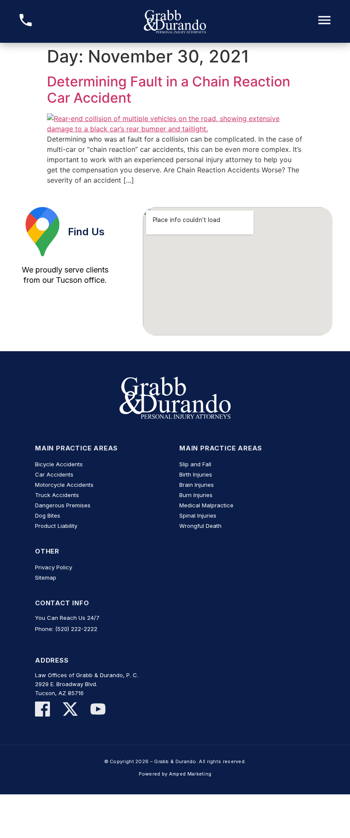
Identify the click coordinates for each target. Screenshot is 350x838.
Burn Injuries (196, 495)
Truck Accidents (57, 495)
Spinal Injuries (197, 515)
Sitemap (45, 577)
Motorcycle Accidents (64, 484)
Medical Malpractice (206, 505)
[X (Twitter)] (70, 710)
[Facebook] (42, 710)
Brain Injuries (196, 484)
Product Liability (56, 525)
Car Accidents (54, 474)
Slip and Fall (195, 464)
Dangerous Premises (62, 505)
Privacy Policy (53, 567)
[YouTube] (97, 710)
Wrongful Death (200, 525)
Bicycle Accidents (59, 464)
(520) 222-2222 (76, 628)
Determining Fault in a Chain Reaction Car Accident (168, 89)
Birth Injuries (195, 474)
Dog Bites (47, 515)
